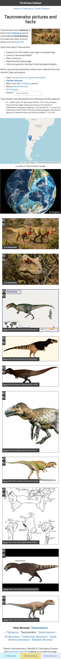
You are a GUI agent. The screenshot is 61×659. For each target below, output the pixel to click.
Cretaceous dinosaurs (35, 636)
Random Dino (30, 656)
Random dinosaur (14, 80)
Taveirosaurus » (47, 632)
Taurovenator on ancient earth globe (28, 77)
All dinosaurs (12, 89)
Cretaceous (27, 8)
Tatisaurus (11, 656)
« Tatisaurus (12, 632)
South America (42, 8)
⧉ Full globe (54, 212)
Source (5, 329)
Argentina (19, 42)
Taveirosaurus (39, 627)
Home (16, 8)
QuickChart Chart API (18, 651)
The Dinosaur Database (30, 3)
